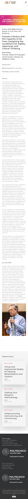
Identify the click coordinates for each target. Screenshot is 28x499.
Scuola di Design (6, 467)
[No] (26, 493)
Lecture (10, 363)
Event (6, 363)
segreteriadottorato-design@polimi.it (12, 445)
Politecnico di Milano (7, 468)
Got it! (14, 496)
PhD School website (7, 463)
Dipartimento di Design (8, 465)
